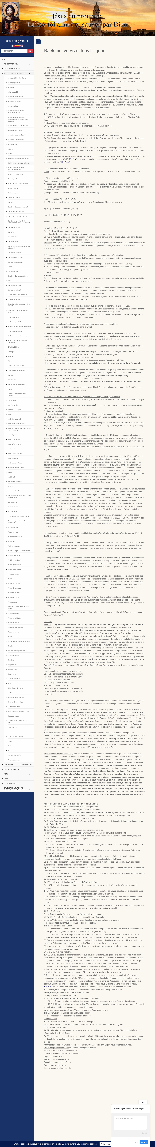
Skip (136, 1142)
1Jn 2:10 (47, 987)
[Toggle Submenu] (29, 64)
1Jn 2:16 (72, 159)
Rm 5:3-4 (65, 162)
